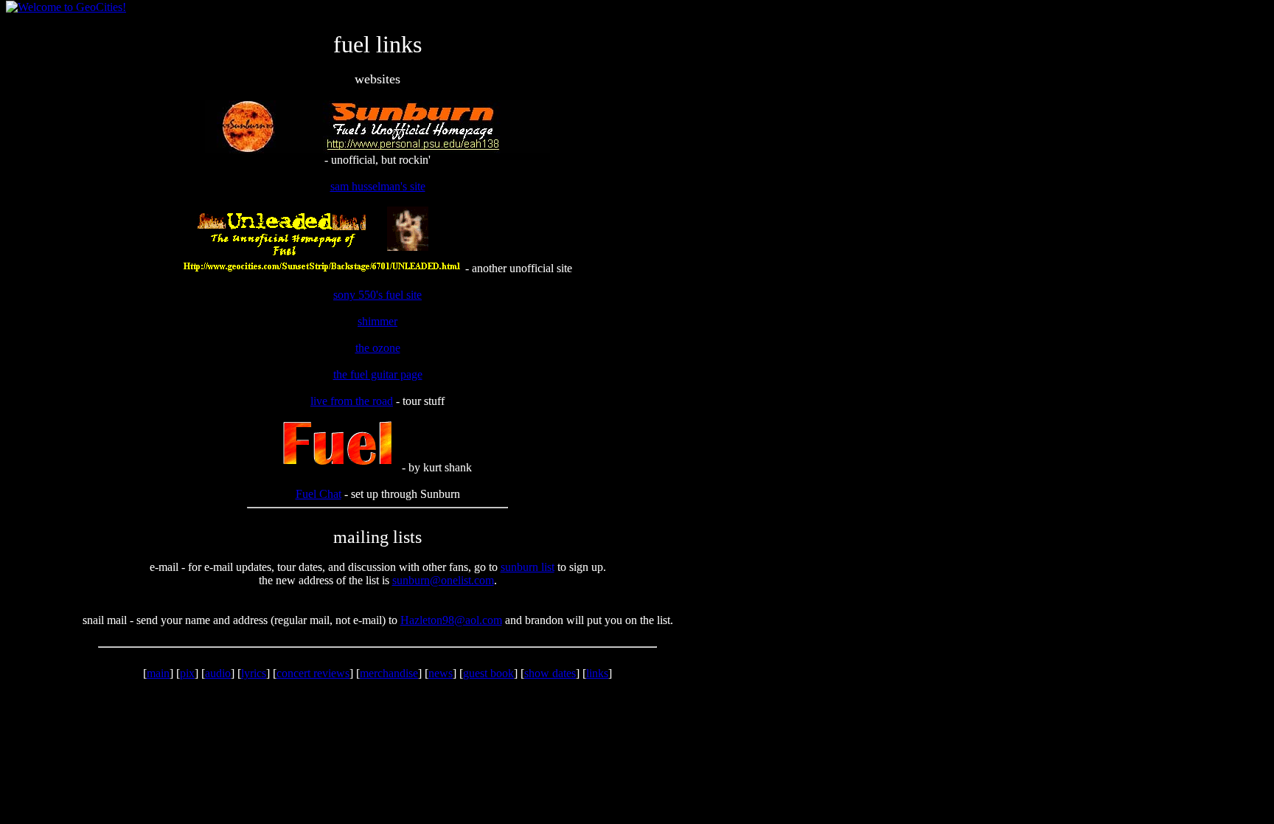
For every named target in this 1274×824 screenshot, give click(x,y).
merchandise (389, 673)
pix (187, 673)
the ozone (377, 348)
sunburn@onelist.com (443, 580)
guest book (488, 673)
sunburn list (527, 567)
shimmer (377, 321)
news (440, 673)
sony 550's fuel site (377, 294)
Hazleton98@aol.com (451, 620)
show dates (550, 673)
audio (218, 673)
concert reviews (312, 673)
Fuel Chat (318, 494)
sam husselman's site (377, 186)
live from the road (351, 401)
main (158, 673)
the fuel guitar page (377, 374)
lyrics (253, 673)
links (597, 673)
